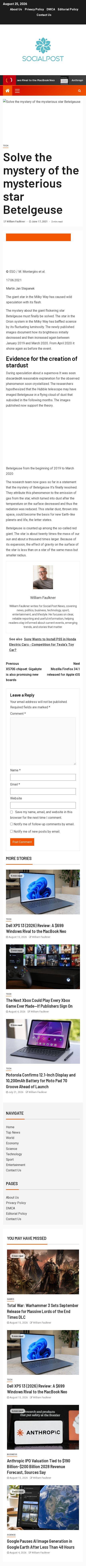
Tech (5, 146)
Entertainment (15, 1165)
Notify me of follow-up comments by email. (44, 824)
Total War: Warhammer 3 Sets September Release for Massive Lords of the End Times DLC (42, 1311)
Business (12, 1454)
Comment (18, 713)
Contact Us (44, 15)
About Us (16, 9)
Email (15, 784)
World (10, 1138)
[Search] (79, 90)
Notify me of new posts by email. (37, 831)
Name (15, 770)
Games (10, 1299)
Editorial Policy (68, 9)
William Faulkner (16, 221)
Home (10, 1127)
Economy (12, 1143)
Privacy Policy (34, 9)
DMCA (51, 9)
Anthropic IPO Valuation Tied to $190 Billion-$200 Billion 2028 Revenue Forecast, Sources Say (38, 1466)
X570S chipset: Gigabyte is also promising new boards (24, 672)
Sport (10, 1159)
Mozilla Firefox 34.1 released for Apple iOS (63, 669)
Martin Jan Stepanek (20, 288)
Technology (14, 1154)
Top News (13, 1132)
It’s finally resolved (63, 487)
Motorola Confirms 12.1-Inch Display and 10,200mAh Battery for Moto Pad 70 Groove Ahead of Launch (41, 1080)
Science (11, 1149)
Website (16, 798)
